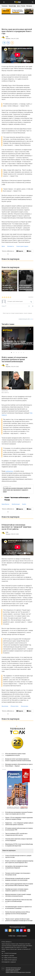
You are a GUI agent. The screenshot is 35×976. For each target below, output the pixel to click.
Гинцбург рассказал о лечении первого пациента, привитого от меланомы (16, 889)
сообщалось (9, 471)
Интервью (29, 6)
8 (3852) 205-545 (8, 957)
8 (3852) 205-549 (8, 959)
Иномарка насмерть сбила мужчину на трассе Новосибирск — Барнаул (19, 765)
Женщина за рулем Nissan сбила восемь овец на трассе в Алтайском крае (18, 900)
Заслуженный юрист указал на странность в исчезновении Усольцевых (18, 907)
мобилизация (16, 504)
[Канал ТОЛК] (28, 251)
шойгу (24, 504)
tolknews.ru (8, 941)
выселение (5, 706)
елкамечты (10, 246)
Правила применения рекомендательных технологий (18, 972)
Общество (8, 366)
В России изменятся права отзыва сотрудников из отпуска (15, 754)
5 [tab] (21, 352)
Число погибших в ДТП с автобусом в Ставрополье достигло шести (16, 834)
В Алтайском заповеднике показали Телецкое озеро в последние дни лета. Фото (19, 813)
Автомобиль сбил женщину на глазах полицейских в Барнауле (16, 867)
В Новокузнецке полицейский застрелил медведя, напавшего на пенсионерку (17, 879)
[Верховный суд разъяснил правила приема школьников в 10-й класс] (17, 338)
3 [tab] (16, 352)
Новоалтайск (14, 706)
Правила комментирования (12, 970)
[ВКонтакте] (8, 42)
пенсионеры (24, 706)
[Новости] (19, 251)
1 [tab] (11, 352)
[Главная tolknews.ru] (17, 2)
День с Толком (21, 6)
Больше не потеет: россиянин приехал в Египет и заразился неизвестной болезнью (18, 759)
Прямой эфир (12, 6)
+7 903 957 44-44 (8, 953)
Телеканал (4, 6)
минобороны (5, 504)
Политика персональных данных (13, 967)
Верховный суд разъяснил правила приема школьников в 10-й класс (18, 343)
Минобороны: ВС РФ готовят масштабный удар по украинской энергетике (19, 845)
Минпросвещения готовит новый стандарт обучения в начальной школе (18, 895)
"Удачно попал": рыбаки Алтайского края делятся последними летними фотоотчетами (18, 919)
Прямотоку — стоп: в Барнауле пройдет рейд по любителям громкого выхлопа (19, 823)
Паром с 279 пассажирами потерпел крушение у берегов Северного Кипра (19, 818)
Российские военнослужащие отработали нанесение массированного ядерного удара (17, 490)
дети (3, 246)
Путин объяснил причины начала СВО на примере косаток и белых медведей (17, 912)
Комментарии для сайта (26, 319)
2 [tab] (14, 352)
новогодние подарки (22, 246)
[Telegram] (4, 42)
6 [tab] (23, 352)
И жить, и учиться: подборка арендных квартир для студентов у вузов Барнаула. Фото (19, 861)
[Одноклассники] (12, 42)
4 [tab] (19, 352)
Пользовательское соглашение (13, 969)
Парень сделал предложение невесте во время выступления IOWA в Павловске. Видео (19, 884)
